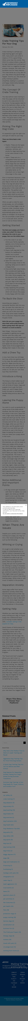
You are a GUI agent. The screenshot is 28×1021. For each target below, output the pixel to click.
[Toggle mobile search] (22, 2)
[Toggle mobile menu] (25, 2)
